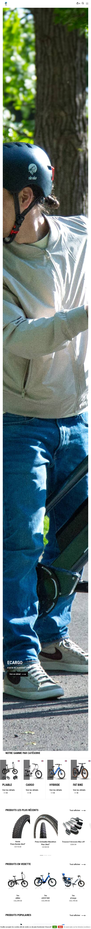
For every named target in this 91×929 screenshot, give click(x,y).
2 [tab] (50, 745)
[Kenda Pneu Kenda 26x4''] (18, 826)
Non (60, 927)
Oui (55, 927)
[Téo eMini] (18, 880)
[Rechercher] (83, 3)
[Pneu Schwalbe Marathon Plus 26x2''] (45, 826)
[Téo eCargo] (73, 880)
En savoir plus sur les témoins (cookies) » (77, 927)
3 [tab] (50, 855)
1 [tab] (44, 745)
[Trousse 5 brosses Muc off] (73, 826)
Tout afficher (75, 810)
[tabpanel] (45, 379)
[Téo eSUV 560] (45, 880)
